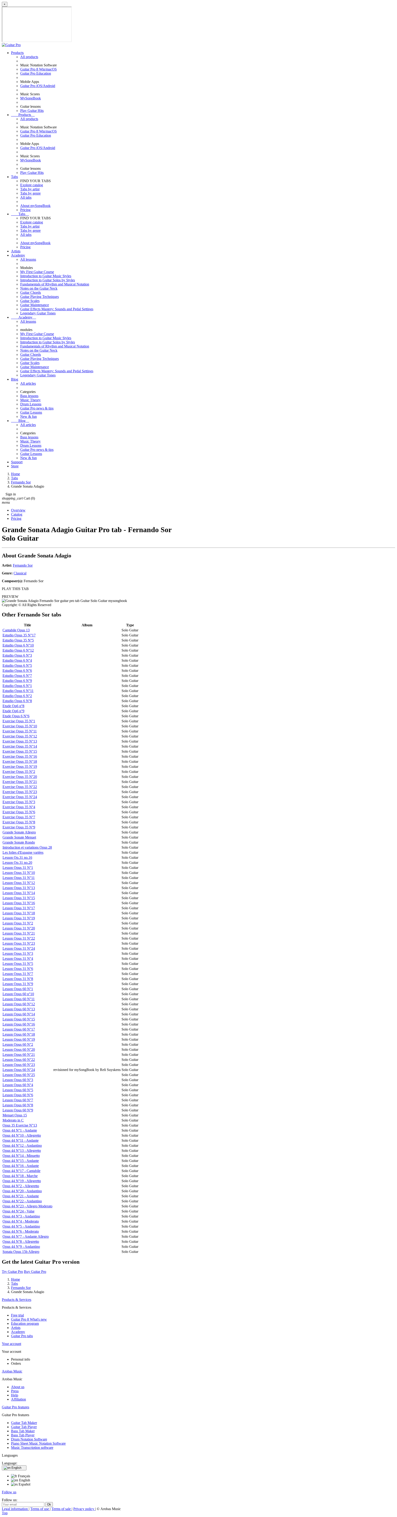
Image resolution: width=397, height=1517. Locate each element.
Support (17, 462)
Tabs (14, 177)
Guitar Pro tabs (22, 1336)
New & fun (28, 416)
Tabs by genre (30, 193)
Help (14, 1395)
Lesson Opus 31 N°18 (19, 913)
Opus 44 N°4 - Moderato (21, 1221)
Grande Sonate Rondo (19, 842)
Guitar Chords (30, 292)
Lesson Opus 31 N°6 (18, 969)
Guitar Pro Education (35, 73)
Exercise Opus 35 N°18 (20, 761)
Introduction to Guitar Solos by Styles (47, 280)
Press (15, 1391)
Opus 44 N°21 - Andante (21, 1196)
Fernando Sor (23, 565)
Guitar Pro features (15, 1407)
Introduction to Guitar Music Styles (45, 276)
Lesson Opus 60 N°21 (19, 1055)
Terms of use (40, 1509)
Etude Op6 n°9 (13, 711)
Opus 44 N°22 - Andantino (22, 1201)
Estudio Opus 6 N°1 (17, 686)
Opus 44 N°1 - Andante (20, 1130)
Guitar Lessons (31, 412)
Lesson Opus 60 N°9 (18, 1110)
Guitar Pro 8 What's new (29, 1319)
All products (29, 57)
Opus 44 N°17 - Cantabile (21, 1171)
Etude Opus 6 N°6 (16, 716)
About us (17, 1387)
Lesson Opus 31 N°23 (19, 943)
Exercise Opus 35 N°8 (19, 822)
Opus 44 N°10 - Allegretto (22, 1135)
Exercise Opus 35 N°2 (19, 772)
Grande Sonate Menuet (19, 837)
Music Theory (30, 400)
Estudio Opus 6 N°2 (17, 696)
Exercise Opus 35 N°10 (20, 726)
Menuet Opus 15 (15, 1115)
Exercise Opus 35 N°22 (20, 787)
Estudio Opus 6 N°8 (17, 701)
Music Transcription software (32, 1447)
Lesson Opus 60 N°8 (18, 1105)
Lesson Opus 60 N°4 (18, 1085)
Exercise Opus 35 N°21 (20, 782)
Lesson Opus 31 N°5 (18, 964)
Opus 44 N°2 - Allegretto (21, 1186)
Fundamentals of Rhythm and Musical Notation (54, 284)
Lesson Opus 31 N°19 (19, 918)
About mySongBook (35, 206)
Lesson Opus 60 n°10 (18, 994)
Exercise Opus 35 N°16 (20, 756)
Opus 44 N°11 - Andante (21, 1140)
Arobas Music (12, 1371)
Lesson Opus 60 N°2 (18, 1044)
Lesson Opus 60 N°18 (19, 1034)
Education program (25, 1323)
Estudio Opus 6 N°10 (18, 645)
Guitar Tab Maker (24, 1423)
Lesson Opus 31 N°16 (19, 903)
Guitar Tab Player (24, 1427)
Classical (20, 573)
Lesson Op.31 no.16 (17, 857)
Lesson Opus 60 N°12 (19, 1004)
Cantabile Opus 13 (16, 630)
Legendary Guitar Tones (38, 313)
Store (15, 466)
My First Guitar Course (37, 272)
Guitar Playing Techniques (39, 297)
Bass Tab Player (22, 1435)
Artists (15, 251)
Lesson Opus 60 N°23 (19, 1065)
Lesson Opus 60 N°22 (19, 1060)
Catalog (16, 514)
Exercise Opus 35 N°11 (20, 731)
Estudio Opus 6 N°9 (17, 681)
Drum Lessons (30, 404)
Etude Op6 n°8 (13, 706)
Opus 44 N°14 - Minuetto (21, 1156)
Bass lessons (29, 396)
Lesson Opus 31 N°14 (19, 893)
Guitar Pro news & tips (37, 408)
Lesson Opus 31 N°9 (18, 984)
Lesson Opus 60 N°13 (19, 1009)
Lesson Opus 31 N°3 (18, 953)
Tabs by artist (30, 189)
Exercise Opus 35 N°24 (20, 797)
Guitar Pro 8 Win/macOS (38, 69)
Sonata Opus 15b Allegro (21, 1252)
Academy (18, 255)
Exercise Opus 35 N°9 (19, 827)
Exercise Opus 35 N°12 (20, 736)
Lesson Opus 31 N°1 (18, 868)
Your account (11, 1344)
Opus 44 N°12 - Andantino (22, 1145)
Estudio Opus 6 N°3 (17, 655)
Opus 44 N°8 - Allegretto (21, 1241)
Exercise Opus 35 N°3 (19, 802)
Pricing (25, 210)
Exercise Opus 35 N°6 (19, 812)
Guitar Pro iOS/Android (37, 86)
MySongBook (30, 98)
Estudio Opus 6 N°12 (18, 650)
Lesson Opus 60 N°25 (19, 1075)
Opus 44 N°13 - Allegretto (22, 1151)
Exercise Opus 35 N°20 (20, 777)
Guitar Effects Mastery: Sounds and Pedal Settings (56, 309)
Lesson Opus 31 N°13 (19, 888)
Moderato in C (13, 1120)
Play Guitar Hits (32, 111)
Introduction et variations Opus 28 (27, 847)
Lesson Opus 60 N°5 (18, 1090)
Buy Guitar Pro (35, 1272)
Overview (18, 510)
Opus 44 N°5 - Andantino (21, 1226)
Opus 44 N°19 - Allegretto (22, 1181)
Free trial (17, 1315)
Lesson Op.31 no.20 (17, 862)
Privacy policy (84, 1509)
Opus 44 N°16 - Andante (21, 1166)
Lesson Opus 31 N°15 (19, 898)
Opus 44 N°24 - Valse (18, 1211)
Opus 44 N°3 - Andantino (21, 1216)
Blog (14, 379)
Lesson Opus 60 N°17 (19, 1029)
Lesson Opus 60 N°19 (19, 1039)
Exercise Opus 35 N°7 (19, 817)
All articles (28, 383)
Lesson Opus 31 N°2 (18, 923)
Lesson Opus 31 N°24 (19, 948)
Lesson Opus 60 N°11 (19, 999)
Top (5, 1513)
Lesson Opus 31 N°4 (18, 958)
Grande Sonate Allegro (19, 832)
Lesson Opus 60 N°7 (18, 1100)
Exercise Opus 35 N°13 (20, 741)
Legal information (15, 1509)
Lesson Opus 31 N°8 (18, 979)
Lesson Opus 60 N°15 (19, 1019)
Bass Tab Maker (23, 1431)
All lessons (28, 259)
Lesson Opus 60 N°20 (19, 1049)
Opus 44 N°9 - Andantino (21, 1247)
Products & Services (16, 1300)
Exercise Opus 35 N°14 (20, 746)
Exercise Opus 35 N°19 (20, 766)
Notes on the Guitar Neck (38, 288)
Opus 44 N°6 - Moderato (21, 1231)
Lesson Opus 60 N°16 (19, 1024)
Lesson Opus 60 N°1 (18, 989)
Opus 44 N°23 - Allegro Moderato (27, 1206)
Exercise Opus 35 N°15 (20, 751)
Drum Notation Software (29, 1439)
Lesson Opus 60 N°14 (19, 1014)
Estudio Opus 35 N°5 (18, 640)
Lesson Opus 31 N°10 (19, 873)
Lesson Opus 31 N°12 (19, 883)
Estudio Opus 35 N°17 (19, 635)
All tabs (25, 197)
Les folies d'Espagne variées (23, 852)
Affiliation (18, 1399)
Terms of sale (61, 1509)
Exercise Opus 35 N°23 (20, 792)
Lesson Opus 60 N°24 (19, 1070)
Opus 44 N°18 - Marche (20, 1176)
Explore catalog (31, 185)
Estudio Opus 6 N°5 (17, 665)
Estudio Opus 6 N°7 (17, 676)
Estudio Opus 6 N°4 (17, 660)
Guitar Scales (30, 301)
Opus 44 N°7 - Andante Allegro (26, 1236)
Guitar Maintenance (34, 305)
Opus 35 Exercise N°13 (20, 1125)
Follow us (9, 1492)
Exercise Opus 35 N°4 (19, 807)
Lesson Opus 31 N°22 (19, 938)
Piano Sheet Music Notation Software (38, 1443)
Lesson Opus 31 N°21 (19, 933)
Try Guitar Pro (12, 1272)
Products (17, 53)
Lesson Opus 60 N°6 (18, 1095)
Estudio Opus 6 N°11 (18, 691)
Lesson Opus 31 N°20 (19, 928)
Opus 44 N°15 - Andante (21, 1161)
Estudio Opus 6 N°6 (17, 670)
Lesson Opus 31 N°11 (19, 878)
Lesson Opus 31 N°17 (19, 908)
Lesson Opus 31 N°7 (18, 974)
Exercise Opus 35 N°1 (19, 721)
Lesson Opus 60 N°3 (18, 1080)
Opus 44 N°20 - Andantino (22, 1191)
